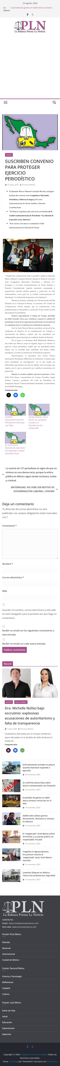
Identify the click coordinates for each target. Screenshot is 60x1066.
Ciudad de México (10, 960)
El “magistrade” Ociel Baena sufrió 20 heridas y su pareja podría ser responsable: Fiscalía (39, 836)
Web (4, 591)
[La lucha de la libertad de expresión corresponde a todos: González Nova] (15, 438)
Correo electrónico (13, 577)
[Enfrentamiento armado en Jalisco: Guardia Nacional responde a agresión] (11, 769)
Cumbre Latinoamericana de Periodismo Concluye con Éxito (15, 421)
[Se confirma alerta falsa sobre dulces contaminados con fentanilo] (11, 786)
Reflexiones (7, 982)
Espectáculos (8, 1028)
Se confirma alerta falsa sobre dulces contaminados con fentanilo (39, 784)
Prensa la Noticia (28, 184)
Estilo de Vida (8, 1010)
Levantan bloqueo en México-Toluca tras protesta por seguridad (39, 874)
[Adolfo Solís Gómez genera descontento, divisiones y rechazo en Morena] (11, 820)
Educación (7, 1022)
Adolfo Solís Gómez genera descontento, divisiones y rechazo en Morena (38, 818)
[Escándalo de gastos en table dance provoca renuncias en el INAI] (11, 802)
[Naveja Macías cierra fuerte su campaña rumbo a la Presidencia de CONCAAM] (39, 410)
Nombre (7, 563)
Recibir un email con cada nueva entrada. (24, 643)
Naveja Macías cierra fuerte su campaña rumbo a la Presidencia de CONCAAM (38, 422)
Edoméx (9, 702)
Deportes (6, 1034)
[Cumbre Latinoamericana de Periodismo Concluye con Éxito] (15, 410)
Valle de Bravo (20, 702)
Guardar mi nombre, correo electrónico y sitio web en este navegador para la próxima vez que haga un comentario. (29, 614)
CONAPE (9, 155)
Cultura (5, 994)
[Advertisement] (30, 67)
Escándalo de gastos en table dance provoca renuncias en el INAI (37, 800)
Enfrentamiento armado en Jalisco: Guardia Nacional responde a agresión (39, 767)
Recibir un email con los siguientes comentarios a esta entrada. (28, 632)
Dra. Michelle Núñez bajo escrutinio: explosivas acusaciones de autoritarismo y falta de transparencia (30, 715)
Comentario (9, 525)
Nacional (6, 948)
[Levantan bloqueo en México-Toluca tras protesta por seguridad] (11, 876)
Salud (5, 1016)
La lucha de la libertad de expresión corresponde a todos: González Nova (15, 449)
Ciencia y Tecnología (12, 976)
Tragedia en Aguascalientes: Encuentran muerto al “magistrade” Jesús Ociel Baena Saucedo (37, 856)
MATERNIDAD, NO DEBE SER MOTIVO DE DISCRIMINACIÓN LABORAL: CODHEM (32, 489)
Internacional (8, 954)
